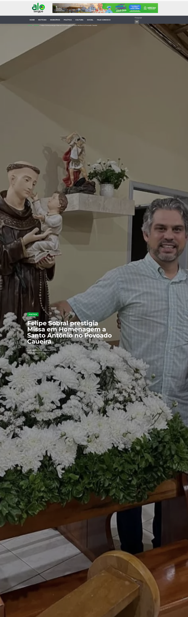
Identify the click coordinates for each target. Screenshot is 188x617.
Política (36, 25)
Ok (137, 22)
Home (30, 25)
